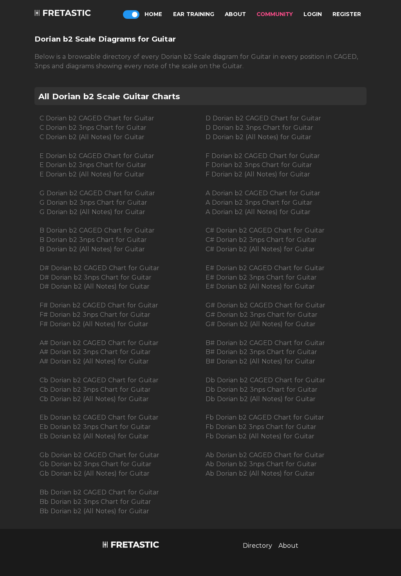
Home (153, 14)
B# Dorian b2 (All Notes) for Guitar (260, 361)
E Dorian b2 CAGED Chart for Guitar (97, 156)
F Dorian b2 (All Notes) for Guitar (258, 174)
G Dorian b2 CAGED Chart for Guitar (97, 193)
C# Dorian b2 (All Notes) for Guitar (260, 249)
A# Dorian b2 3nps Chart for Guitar (95, 352)
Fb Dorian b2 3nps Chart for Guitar (261, 427)
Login (312, 14)
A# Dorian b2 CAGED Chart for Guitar (99, 343)
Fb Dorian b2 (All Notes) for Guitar (260, 436)
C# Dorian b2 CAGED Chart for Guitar (265, 230)
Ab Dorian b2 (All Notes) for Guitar (260, 473)
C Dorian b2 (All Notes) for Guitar (92, 137)
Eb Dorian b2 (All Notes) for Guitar (94, 436)
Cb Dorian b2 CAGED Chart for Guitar (99, 380)
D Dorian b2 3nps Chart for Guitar (259, 127)
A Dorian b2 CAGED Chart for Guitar (263, 193)
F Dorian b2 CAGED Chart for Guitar (263, 156)
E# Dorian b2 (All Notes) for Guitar (260, 286)
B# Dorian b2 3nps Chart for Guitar (261, 352)
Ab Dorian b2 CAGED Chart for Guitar (265, 455)
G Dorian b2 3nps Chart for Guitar (93, 202)
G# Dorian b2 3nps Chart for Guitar (262, 314)
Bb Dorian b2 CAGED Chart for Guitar (99, 492)
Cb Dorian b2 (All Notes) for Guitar (94, 399)
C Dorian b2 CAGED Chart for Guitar (97, 118)
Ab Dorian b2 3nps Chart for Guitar (261, 464)
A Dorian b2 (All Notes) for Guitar (258, 212)
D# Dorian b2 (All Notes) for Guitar (95, 286)
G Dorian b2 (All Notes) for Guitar (92, 212)
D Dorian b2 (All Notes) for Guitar (258, 137)
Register (346, 14)
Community (274, 14)
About (235, 14)
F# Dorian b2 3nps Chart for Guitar (95, 314)
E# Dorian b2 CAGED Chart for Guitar (265, 268)
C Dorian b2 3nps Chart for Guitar (93, 127)
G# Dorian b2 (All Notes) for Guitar (261, 324)
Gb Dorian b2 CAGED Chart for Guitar (99, 455)
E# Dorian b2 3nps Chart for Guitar (261, 277)
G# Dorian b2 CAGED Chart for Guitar (265, 305)
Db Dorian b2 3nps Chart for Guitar (262, 389)
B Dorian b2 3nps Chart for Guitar (93, 239)
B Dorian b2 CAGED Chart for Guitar (97, 230)
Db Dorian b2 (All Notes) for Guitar (261, 399)
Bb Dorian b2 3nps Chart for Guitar (95, 501)
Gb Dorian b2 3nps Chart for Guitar (96, 464)
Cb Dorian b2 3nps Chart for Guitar (95, 389)
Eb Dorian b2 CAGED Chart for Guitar (99, 417)
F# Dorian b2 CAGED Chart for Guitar (99, 305)
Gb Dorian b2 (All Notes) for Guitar (95, 473)
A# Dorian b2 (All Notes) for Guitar (94, 361)
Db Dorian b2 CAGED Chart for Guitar (265, 380)
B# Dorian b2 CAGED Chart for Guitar (265, 343)
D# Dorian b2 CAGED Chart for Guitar (99, 268)
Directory (257, 545)
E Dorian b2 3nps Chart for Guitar (93, 165)
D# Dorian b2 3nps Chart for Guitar (96, 277)
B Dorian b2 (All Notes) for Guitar (92, 249)
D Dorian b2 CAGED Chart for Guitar (263, 118)
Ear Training (193, 14)
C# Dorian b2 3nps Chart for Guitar (261, 239)
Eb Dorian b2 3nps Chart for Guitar (95, 427)
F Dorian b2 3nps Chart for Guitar (259, 165)
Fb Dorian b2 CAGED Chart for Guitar (265, 417)
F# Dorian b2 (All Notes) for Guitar (94, 324)
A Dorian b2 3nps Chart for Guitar (259, 202)
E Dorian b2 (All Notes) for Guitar (92, 174)
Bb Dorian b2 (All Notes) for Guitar (94, 511)
